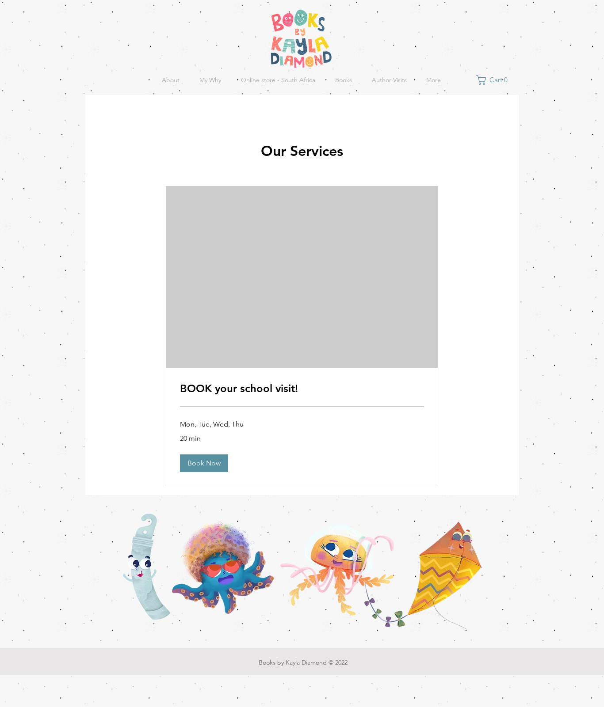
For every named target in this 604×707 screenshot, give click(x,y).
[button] (494, 80)
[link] (302, 389)
